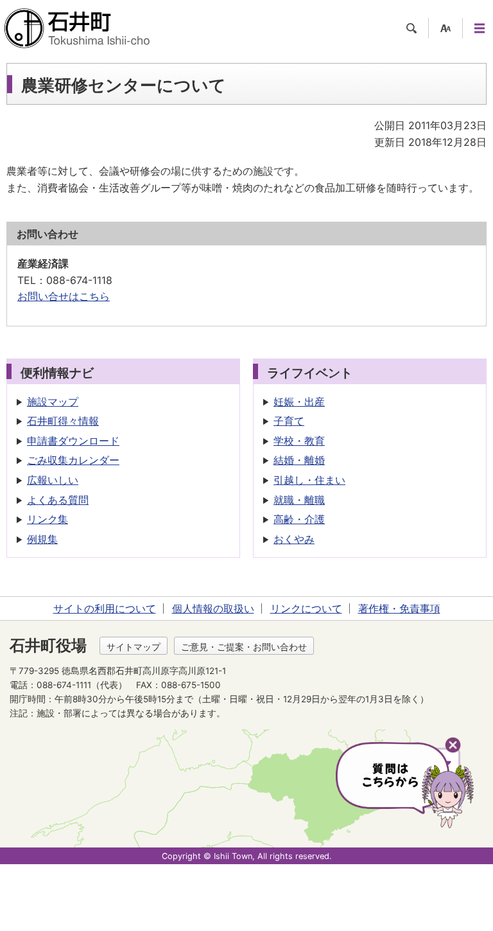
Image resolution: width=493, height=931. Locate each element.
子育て (288, 420)
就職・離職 (299, 499)
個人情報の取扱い (213, 608)
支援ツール (445, 28)
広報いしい (52, 480)
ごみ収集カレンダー (73, 460)
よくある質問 (58, 499)
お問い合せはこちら (63, 296)
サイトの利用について (104, 608)
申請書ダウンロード (73, 440)
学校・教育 (299, 440)
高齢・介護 (299, 519)
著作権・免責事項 (399, 608)
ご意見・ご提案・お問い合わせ (244, 646)
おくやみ (294, 539)
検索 (411, 28)
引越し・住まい (309, 480)
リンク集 (47, 519)
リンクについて (306, 608)
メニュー (479, 28)
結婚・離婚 (299, 460)
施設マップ (52, 401)
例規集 (42, 539)
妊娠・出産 (299, 401)
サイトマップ (133, 646)
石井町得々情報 (63, 420)
